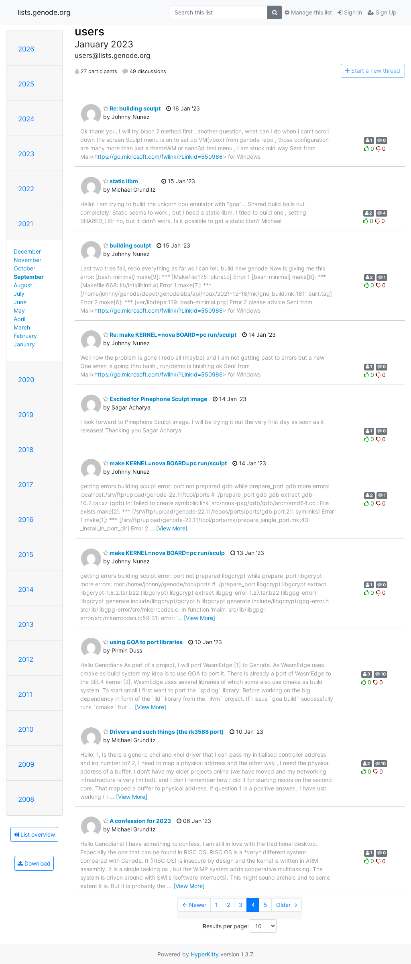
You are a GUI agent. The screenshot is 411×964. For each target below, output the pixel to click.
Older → (286, 904)
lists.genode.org (44, 12)
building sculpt (129, 245)
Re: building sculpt (134, 108)
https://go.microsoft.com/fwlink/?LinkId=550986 (158, 156)
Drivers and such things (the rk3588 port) (166, 731)
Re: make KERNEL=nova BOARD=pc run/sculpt (172, 334)
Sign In (352, 12)
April (19, 318)
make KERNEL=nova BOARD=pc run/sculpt (167, 463)
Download (37, 863)
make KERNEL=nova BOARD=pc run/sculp (166, 552)
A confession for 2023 (139, 820)
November (27, 259)
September (29, 276)
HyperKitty (205, 954)
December (27, 251)
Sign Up (385, 12)
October (24, 268)
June (20, 302)
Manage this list (310, 12)
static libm (123, 181)
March (22, 327)
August (23, 285)
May (19, 310)
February (25, 335)
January (24, 344)
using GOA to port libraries (145, 642)
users (89, 31)
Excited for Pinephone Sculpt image (157, 398)
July (19, 293)
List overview (37, 834)
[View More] (171, 528)
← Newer (194, 904)
